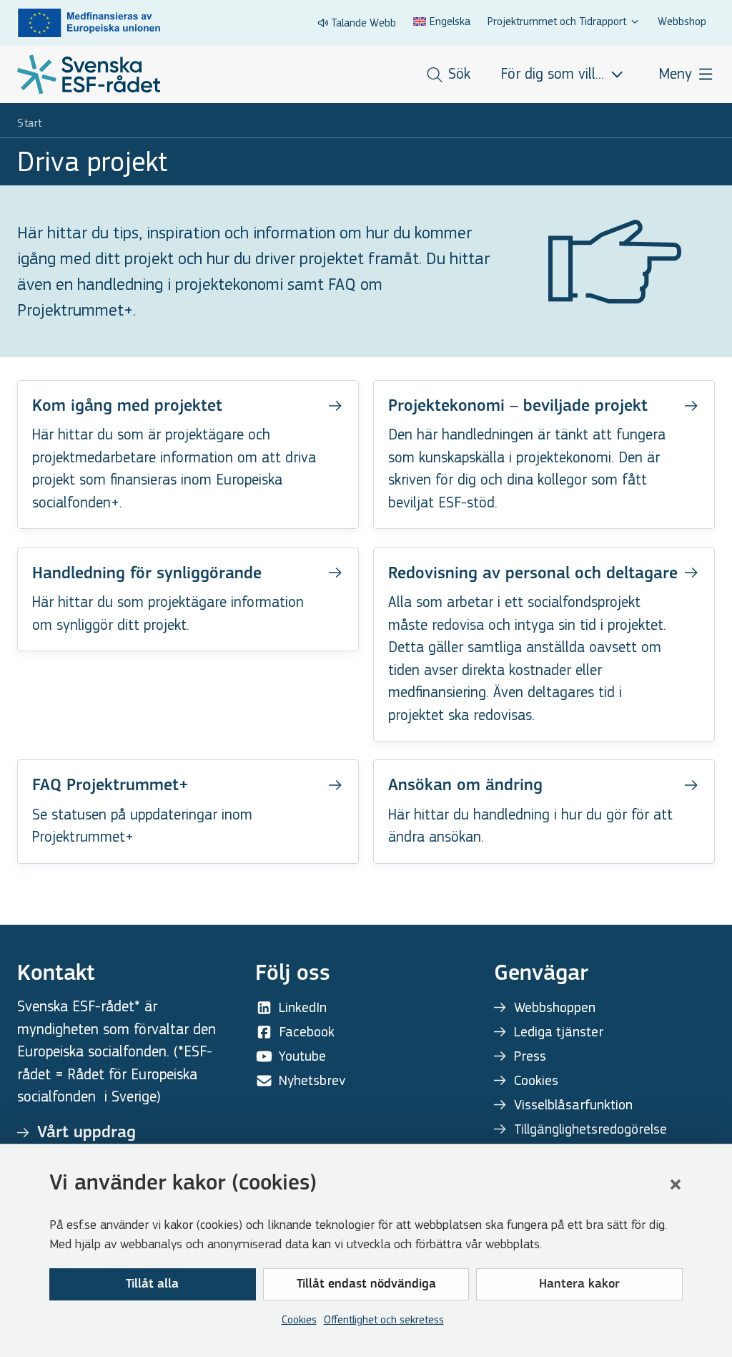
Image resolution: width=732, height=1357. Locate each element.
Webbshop (682, 21)
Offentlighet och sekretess (384, 1319)
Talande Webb (363, 22)
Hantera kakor (579, 1284)
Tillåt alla (152, 1284)
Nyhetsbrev (312, 1080)
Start (29, 123)
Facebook (307, 1031)
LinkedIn (303, 1007)
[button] (675, 1184)
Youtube (302, 1056)
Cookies (299, 1319)
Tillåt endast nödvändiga (366, 1284)
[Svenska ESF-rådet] (88, 74)
